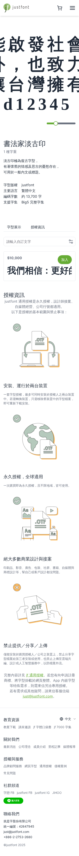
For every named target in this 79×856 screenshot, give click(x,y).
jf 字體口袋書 (42, 727)
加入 (64, 259)
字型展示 (14, 227)
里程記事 (54, 746)
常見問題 (10, 773)
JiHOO (57, 793)
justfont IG (42, 793)
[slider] (56, 123)
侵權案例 (60, 766)
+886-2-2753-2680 (18, 837)
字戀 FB (9, 793)
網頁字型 (31, 766)
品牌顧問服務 (13, 766)
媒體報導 (69, 746)
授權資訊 (38, 227)
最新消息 (10, 746)
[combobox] (68, 719)
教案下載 (10, 727)
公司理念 (24, 746)
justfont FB (24, 793)
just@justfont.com (38, 696)
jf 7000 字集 (62, 727)
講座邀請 (24, 727)
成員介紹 (39, 746)
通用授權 (46, 766)
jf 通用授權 (34, 675)
